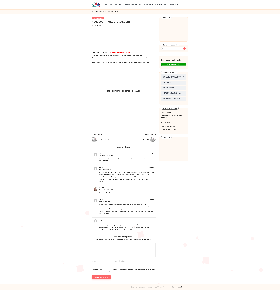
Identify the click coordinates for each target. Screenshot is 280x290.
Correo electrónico (120, 261)
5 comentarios (97, 25)
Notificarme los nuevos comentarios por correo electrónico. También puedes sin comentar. (123, 270)
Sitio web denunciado (98, 18)
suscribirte (100, 272)
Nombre (95, 261)
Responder (151, 153)
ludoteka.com (170, 112)
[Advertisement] (124, 40)
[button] (184, 48)
